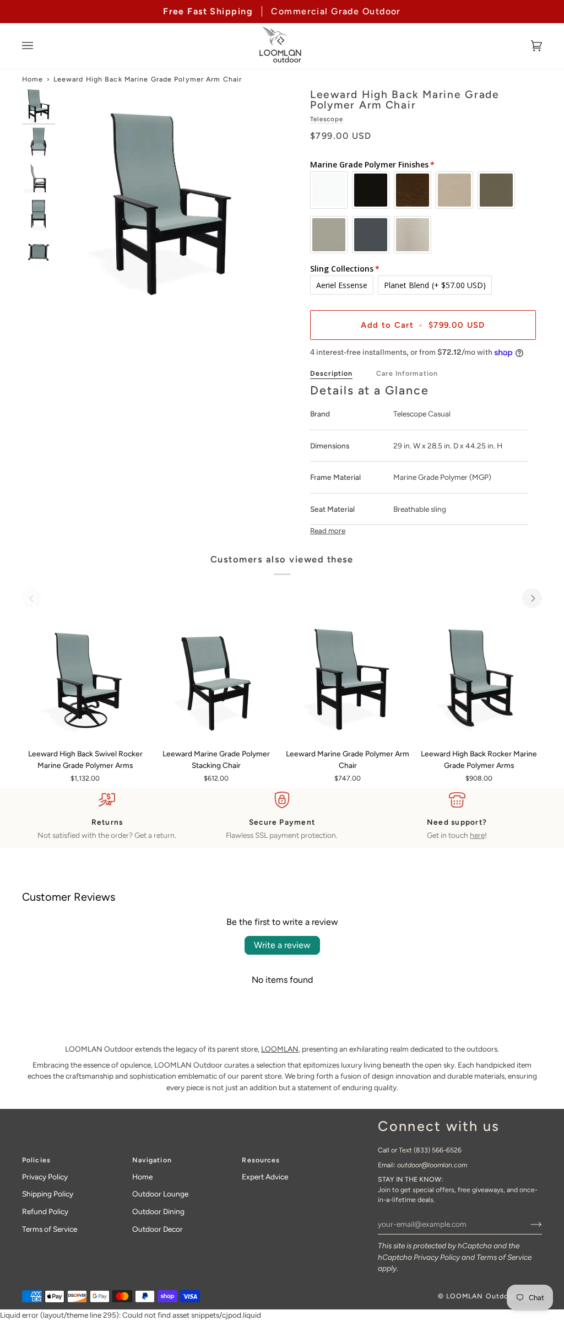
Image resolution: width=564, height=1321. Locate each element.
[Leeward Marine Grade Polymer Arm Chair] (347, 676)
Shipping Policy (47, 1193)
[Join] (527, 1224)
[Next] (532, 598)
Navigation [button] (152, 1160)
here (477, 835)
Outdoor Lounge (160, 1193)
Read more (327, 530)
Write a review (282, 945)
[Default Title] (85, 676)
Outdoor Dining (158, 1211)
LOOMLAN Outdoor (481, 1296)
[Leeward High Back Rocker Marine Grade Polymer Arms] (479, 676)
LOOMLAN (280, 1048)
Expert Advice (265, 1176)
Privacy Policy (437, 1257)
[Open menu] (38, 46)
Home (32, 79)
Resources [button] (261, 1160)
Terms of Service (504, 1257)
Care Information (407, 373)
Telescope (326, 119)
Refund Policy (45, 1211)
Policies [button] (36, 1160)
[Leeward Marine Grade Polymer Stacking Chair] (216, 676)
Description (331, 373)
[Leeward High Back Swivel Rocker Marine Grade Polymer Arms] (85, 676)
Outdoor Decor (157, 1229)
